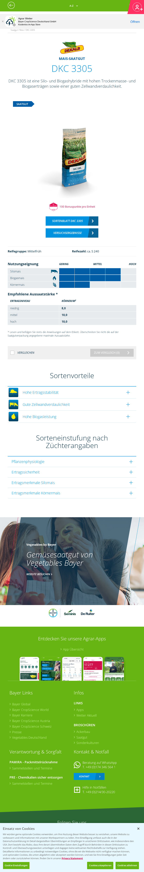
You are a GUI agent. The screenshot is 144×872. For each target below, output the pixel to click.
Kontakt (84, 776)
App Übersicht (73, 649)
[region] (72, 847)
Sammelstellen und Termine (32, 768)
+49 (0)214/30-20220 (100, 792)
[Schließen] (3, 21)
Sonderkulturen (87, 743)
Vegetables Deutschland (29, 737)
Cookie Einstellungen (16, 865)
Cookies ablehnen (127, 865)
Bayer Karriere (22, 715)
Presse (17, 732)
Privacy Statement (72, 858)
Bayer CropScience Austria (31, 721)
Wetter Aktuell (86, 715)
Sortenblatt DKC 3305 (67, 221)
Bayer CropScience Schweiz (31, 726)
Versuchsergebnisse (67, 233)
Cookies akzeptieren (100, 865)
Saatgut (81, 737)
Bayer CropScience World (30, 710)
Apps (80, 710)
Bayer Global (21, 704)
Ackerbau (83, 732)
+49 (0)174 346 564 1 (101, 767)
